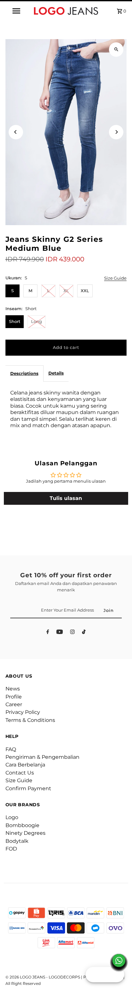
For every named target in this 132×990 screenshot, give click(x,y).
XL (66, 290)
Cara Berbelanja (25, 765)
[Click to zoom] (116, 49)
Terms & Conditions (30, 720)
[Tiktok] (84, 633)
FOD (11, 849)
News (12, 689)
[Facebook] (47, 633)
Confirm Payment (28, 788)
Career (13, 704)
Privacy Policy (22, 712)
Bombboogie (22, 825)
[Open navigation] (16, 11)
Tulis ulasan (66, 498)
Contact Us (19, 773)
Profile (13, 697)
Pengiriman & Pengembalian (42, 757)
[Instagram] (72, 633)
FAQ (10, 749)
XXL (85, 290)
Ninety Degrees (25, 833)
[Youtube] (59, 633)
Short (14, 321)
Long (36, 321)
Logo (11, 817)
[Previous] (16, 132)
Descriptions (24, 373)
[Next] (116, 132)
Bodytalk (17, 841)
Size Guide (115, 278)
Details (56, 373)
